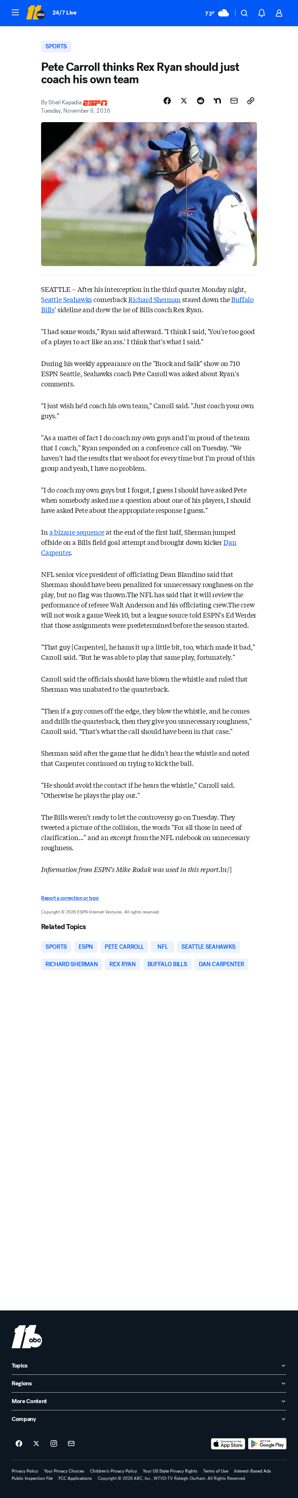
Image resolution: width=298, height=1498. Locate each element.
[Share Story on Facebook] (167, 101)
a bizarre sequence (77, 532)
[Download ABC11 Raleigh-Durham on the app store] (228, 1444)
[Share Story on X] (184, 101)
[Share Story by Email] (234, 101)
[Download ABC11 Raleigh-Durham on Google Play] (267, 1444)
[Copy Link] (251, 101)
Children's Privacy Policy (113, 1471)
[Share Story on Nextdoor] (217, 101)
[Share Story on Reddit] (200, 101)
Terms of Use (215, 1471)
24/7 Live (64, 12)
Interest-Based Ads (252, 1471)
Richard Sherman (154, 299)
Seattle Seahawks (66, 299)
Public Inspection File (32, 1478)
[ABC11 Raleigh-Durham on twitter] (36, 1444)
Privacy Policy (25, 1471)
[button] (15, 12)
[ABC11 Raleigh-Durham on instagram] (54, 1444)
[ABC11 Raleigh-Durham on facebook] (19, 1444)
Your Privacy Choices (64, 1471)
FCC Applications (75, 1478)
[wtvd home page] (27, 1336)
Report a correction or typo (69, 898)
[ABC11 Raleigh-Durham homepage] (35, 13)
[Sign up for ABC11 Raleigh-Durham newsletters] (71, 1444)
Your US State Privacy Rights (170, 1471)
